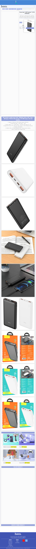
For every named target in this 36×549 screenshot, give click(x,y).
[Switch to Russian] (16, 3)
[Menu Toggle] (34, 6)
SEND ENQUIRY (30, 28)
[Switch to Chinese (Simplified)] (19, 2)
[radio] (29, 20)
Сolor (20, 22)
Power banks (23, 28)
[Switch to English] (17, 1)
